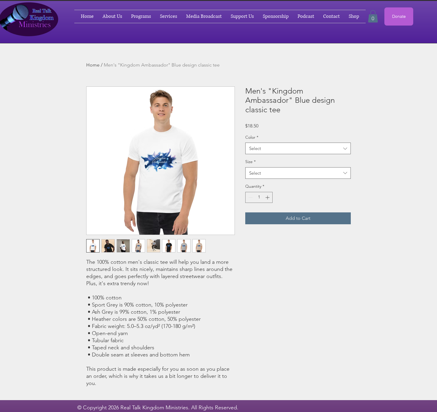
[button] (373, 16)
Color (251, 137)
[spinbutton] (259, 197)
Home (93, 65)
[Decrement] (250, 197)
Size (250, 161)
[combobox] (298, 148)
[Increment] (268, 197)
